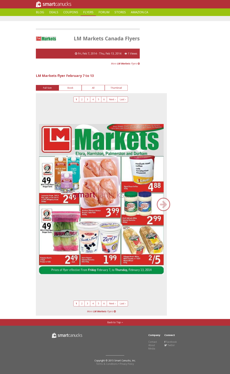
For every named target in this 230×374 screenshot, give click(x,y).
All (93, 87)
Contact (152, 341)
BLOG (40, 12)
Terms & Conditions (107, 363)
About (151, 345)
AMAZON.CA (139, 12)
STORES (120, 12)
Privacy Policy (127, 363)
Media (151, 348)
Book (70, 87)
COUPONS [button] (70, 12)
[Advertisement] (97, 18)
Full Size (47, 87)
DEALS (53, 12)
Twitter (171, 345)
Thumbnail (116, 87)
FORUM (103, 12)
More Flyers (124, 63)
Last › (123, 99)
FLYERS (88, 12)
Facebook (171, 341)
